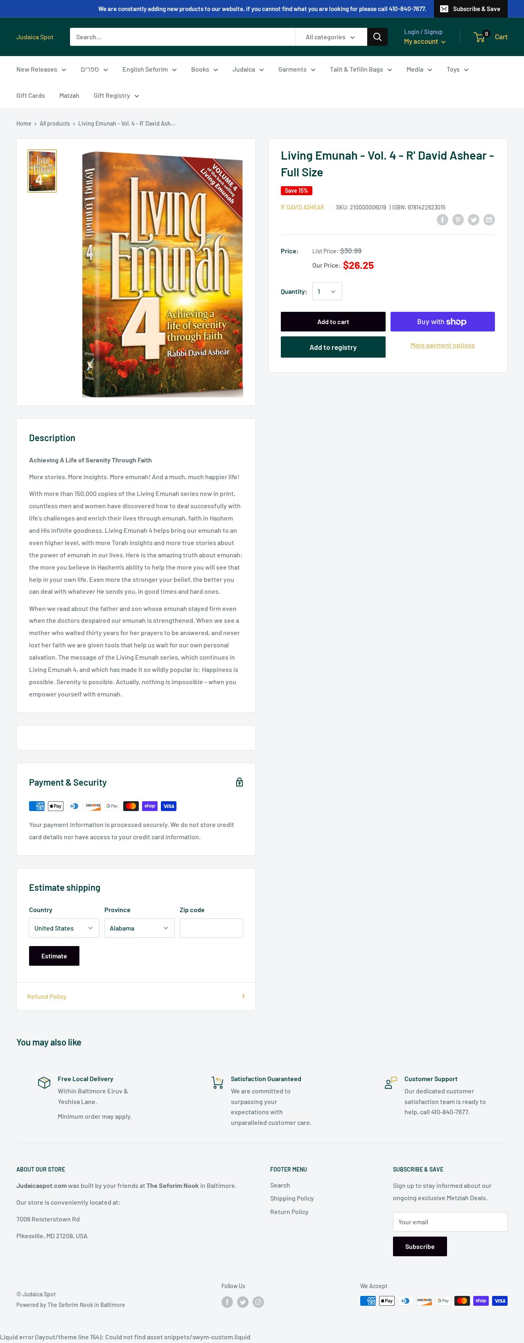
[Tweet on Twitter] (473, 219)
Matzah (69, 95)
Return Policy (289, 1211)
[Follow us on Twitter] (242, 1301)
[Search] (377, 37)
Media (415, 69)
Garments (292, 69)
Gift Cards (30, 95)
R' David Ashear (302, 207)
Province (117, 909)
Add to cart (333, 322)
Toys (453, 69)
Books (200, 69)
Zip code (192, 909)
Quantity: (294, 291)
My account (421, 41)
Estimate (54, 956)
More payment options (443, 345)
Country (40, 909)
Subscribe (420, 1246)
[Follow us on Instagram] (258, 1301)
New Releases (36, 69)
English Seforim (145, 69)
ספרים (90, 69)
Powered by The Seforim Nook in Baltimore (70, 1304)
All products (55, 123)
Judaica (244, 69)
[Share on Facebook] (442, 219)
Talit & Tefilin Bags (356, 69)
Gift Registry (112, 95)
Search (280, 1185)
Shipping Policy (292, 1198)
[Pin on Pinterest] (458, 219)
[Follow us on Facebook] (227, 1301)
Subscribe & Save (476, 8)
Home (24, 123)
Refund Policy (47, 996)
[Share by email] (489, 219)
